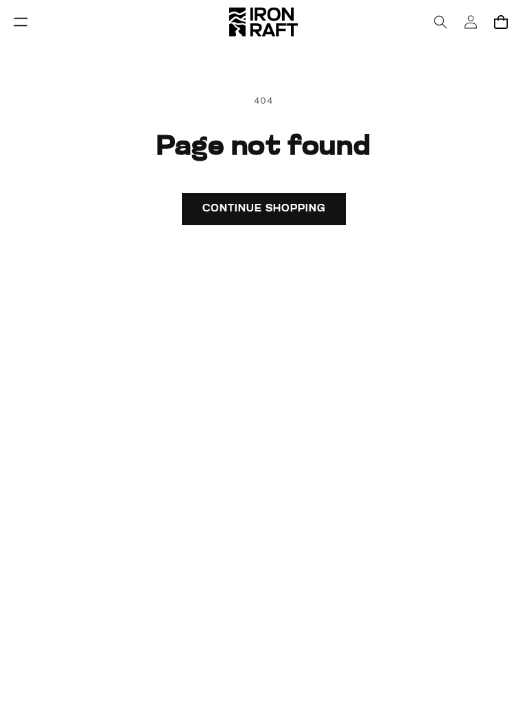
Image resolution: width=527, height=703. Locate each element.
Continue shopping (263, 209)
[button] (20, 22)
